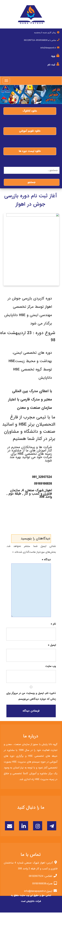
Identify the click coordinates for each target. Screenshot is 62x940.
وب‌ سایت (50, 666)
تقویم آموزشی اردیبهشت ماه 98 (28, 522)
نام (53, 624)
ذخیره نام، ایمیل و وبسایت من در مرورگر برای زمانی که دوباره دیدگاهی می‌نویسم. (31, 696)
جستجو (32, 182)
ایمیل (52, 645)
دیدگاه (46, 560)
